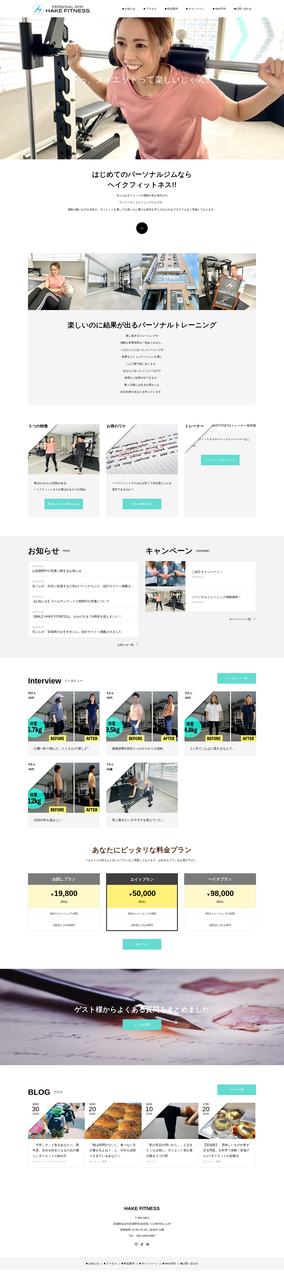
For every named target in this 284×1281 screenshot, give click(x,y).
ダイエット (38, 1161)
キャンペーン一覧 (240, 619)
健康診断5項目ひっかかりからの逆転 (137, 748)
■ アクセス (150, 8)
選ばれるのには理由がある (64, 503)
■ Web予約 (219, 8)
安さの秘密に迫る (142, 503)
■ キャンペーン (195, 8)
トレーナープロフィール (220, 459)
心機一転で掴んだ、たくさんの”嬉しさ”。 (62, 748)
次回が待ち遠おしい (48, 820)
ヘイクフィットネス (55, 1161)
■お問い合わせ (243, 8)
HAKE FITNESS (142, 1208)
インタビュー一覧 (236, 678)
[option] (142, 79)
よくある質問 (142, 1024)
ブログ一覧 (236, 1089)
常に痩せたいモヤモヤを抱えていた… (138, 820)
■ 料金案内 (171, 8)
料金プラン (142, 944)
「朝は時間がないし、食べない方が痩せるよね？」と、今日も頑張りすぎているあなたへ (112, 1150)
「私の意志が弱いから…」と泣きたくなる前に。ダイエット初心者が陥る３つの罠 (169, 1150)
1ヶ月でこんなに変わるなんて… (212, 748)
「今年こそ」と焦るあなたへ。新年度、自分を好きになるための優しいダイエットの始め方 (56, 1150)
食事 (104, 1161)
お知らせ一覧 (125, 644)
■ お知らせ (128, 8)
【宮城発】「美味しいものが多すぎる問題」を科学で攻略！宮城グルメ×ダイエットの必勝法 (226, 1150)
